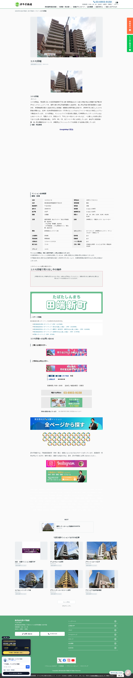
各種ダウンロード (79, 7)
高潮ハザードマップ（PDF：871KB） (44, 334)
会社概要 (90, 7)
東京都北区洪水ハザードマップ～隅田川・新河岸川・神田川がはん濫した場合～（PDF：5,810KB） (62, 329)
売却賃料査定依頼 (50, 7)
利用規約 (61, 666)
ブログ (70, 630)
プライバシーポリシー (72, 666)
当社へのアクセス (111, 7)
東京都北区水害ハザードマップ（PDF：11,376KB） (48, 324)
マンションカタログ (51, 666)
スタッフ (70, 639)
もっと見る (66, 602)
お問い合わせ (28, 634)
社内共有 (70, 648)
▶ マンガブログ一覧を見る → (16, 673)
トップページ (72, 621)
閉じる (120, 675)
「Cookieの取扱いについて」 (96, 675)
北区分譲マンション (36, 64)
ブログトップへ (66, 606)
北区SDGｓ (99, 7)
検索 (28, 666)
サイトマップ (84, 666)
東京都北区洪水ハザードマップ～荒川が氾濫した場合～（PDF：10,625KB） (55, 326)
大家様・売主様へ (65, 7)
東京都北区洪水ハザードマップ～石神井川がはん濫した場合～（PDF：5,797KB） (57, 332)
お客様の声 (52, 379)
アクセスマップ (72, 634)
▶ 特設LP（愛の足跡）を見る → (16, 652)
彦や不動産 (65, 376)
